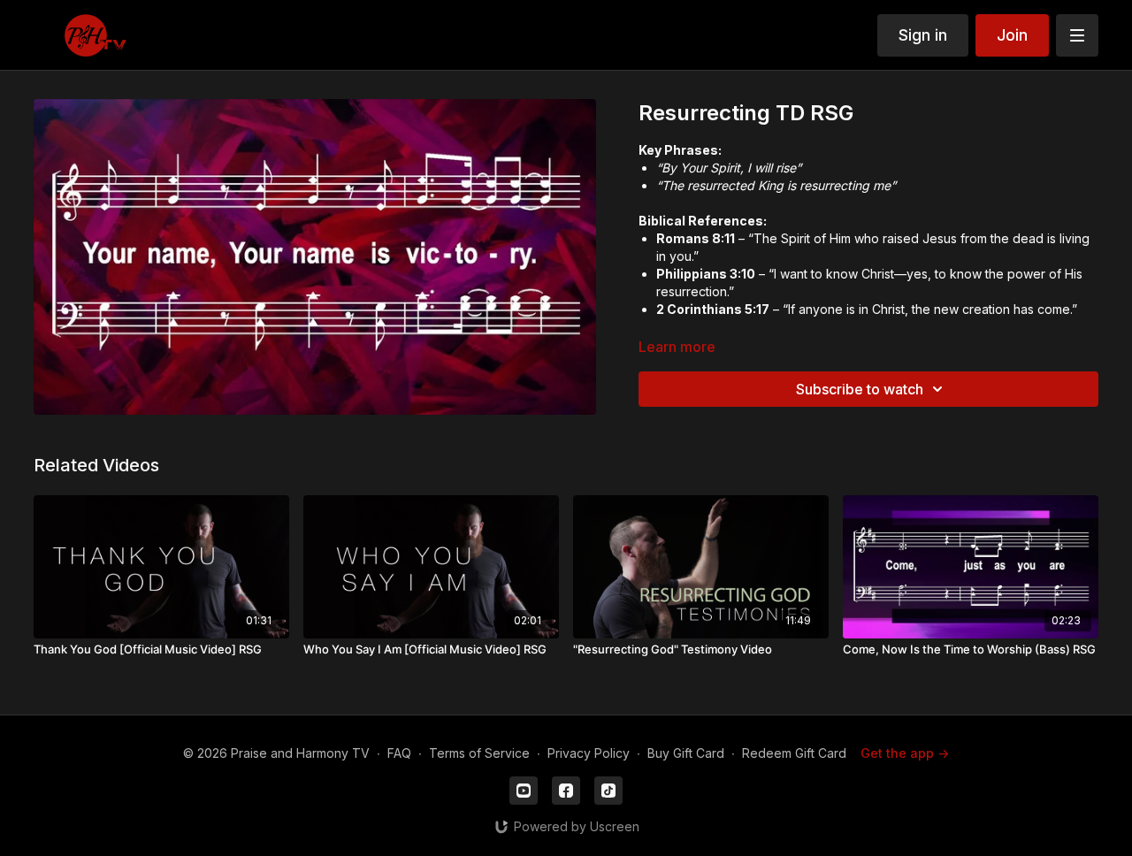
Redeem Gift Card (794, 752)
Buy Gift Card (685, 752)
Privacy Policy (588, 752)
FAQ (399, 752)
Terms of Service (479, 752)
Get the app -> (904, 752)
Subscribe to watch (859, 389)
